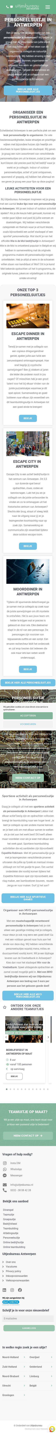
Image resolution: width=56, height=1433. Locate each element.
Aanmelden (29, 1328)
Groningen (8, 1395)
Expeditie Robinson (12, 853)
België (33, 1385)
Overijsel (34, 1357)
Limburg (34, 1376)
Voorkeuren (28, 724)
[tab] (14, 1357)
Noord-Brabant (10, 1376)
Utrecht (6, 1385)
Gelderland (36, 1366)
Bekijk (14, 1076)
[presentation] (6, 1037)
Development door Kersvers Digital (39, 1429)
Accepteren (28, 715)
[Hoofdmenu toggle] (47, 7)
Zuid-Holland (9, 1366)
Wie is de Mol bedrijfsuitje (24, 241)
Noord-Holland (10, 1357)
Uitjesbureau (36, 1425)
